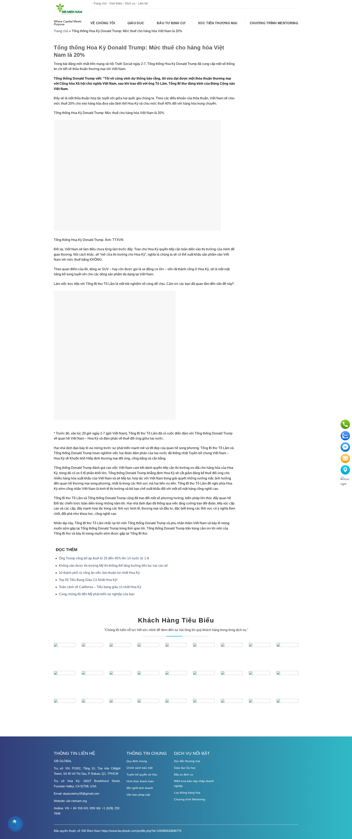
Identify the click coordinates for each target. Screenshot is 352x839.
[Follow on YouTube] (295, 3)
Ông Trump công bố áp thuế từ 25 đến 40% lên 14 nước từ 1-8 (104, 558)
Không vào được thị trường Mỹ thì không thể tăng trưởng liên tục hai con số (113, 565)
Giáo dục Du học (185, 767)
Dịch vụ (130, 3)
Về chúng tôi (102, 23)
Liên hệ (143, 3)
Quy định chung (136, 761)
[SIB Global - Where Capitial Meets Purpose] (69, 8)
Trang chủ (61, 31)
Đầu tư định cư (171, 23)
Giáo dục (136, 23)
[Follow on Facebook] (275, 3)
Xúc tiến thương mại (187, 761)
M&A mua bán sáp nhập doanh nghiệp (194, 783)
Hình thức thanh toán (140, 781)
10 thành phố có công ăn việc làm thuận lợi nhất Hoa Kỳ (99, 572)
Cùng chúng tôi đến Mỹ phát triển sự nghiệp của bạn (96, 594)
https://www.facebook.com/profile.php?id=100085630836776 (141, 830)
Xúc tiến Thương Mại (217, 23)
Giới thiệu (115, 3)
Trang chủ (100, 3)
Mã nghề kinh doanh (139, 788)
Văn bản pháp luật (138, 794)
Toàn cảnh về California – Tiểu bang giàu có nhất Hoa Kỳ (100, 587)
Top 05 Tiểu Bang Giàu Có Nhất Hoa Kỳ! (88, 580)
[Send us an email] (288, 3)
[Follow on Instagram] (282, 3)
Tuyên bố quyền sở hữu (141, 774)
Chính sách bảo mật (139, 767)
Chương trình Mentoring (274, 23)
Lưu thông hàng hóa (187, 792)
